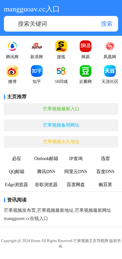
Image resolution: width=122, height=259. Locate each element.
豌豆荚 (105, 184)
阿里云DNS (75, 171)
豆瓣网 (85, 81)
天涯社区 (110, 81)
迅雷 (105, 158)
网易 (85, 56)
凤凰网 (109, 56)
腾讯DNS (46, 171)
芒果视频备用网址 (61, 125)
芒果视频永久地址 (61, 141)
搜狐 (61, 56)
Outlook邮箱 (46, 158)
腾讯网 (12, 56)
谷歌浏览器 (46, 184)
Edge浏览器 (16, 184)
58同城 (61, 81)
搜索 (107, 23)
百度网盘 (76, 184)
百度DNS (105, 171)
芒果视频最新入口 (61, 108)
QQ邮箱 (16, 171)
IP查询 (76, 158)
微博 (12, 81)
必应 (16, 158)
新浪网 (36, 56)
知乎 (37, 81)
